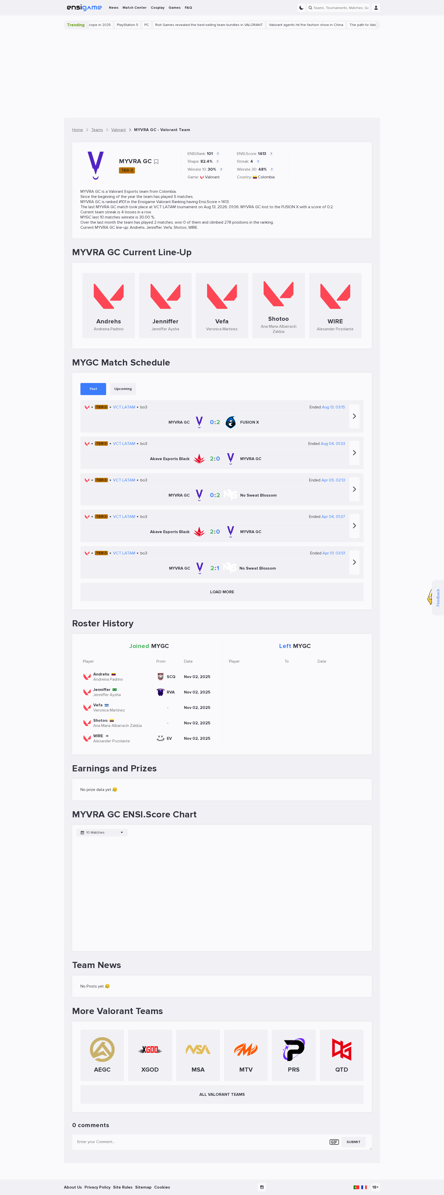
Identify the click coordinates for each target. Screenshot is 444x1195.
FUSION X (290, 206)
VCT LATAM (165, 206)
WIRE (192, 227)
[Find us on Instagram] (262, 1187)
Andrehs (137, 227)
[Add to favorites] (156, 161)
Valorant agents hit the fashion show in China (287, 25)
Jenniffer (154, 227)
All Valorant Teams (222, 1094)
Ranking (179, 201)
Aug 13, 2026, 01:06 (221, 206)
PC (127, 25)
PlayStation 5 (108, 25)
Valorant (212, 177)
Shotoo (180, 227)
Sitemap (143, 1187)
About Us (73, 1187)
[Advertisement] (222, 74)
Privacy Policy (97, 1187)
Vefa (167, 227)
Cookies (162, 1187)
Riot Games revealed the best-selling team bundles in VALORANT (190, 25)
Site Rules (123, 1187)
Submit (353, 1142)
